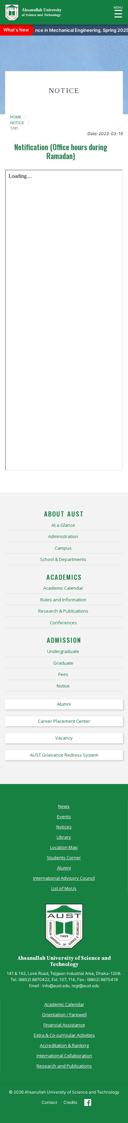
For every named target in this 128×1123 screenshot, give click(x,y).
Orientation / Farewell (64, 1014)
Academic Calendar (64, 1004)
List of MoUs (63, 888)
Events (64, 816)
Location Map (64, 847)
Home (16, 117)
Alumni (64, 868)
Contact (49, 1102)
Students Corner (64, 857)
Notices (64, 827)
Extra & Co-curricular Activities (64, 1035)
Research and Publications (64, 1066)
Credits (70, 1102)
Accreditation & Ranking (64, 1045)
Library (64, 837)
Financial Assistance (64, 1025)
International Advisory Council (64, 878)
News (64, 806)
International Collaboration (64, 1056)
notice (17, 122)
